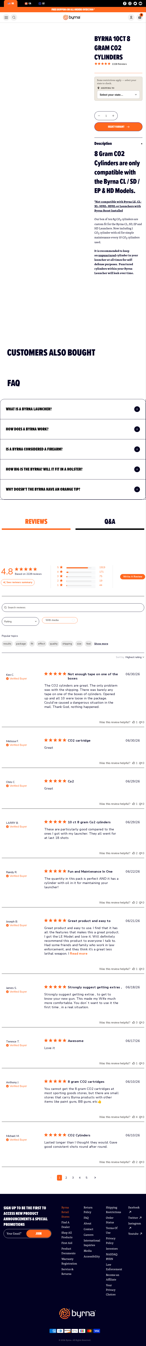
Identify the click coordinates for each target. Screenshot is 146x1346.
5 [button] (86, 1178)
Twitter (133, 1218)
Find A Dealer (65, 1224)
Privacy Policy (111, 1240)
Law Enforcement (113, 1267)
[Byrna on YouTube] (140, 3)
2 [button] (66, 1178)
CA (30, 3)
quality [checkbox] (54, 643)
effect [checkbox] (41, 643)
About (87, 1223)
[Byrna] (77, 1315)
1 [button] (59, 1178)
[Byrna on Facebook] (124, 3)
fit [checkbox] (32, 643)
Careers (88, 1235)
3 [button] (73, 1178)
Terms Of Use (112, 1230)
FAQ (86, 1218)
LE (43, 3)
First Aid (66, 1243)
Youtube (133, 1234)
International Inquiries (91, 1242)
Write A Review (132, 576)
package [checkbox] (21, 643)
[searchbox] (73, 607)
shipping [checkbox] (67, 643)
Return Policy (88, 1209)
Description (103, 143)
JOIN (39, 1233)
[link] (14, 17)
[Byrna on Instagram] (130, 3)
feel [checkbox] (88, 643)
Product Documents (68, 1251)
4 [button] (80, 1178)
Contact (88, 1229)
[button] (81, 568)
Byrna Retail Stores (65, 1212)
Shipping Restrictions (113, 1209)
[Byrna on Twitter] (135, 3)
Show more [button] (101, 643)
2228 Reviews (119, 64)
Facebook (134, 1207)
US (13, 3)
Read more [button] (78, 953)
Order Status (110, 1220)
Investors (112, 1249)
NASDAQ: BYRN (112, 1256)
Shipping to (107, 88)
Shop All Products (66, 1235)
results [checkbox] (7, 643)
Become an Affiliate (112, 1277)
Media (88, 1251)
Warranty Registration (68, 1261)
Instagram (134, 1223)
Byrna (68, 1340)
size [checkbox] (79, 643)
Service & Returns (67, 1271)
